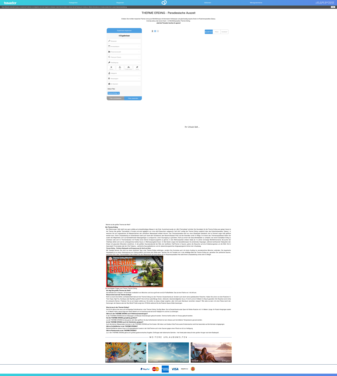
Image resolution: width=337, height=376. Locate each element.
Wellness (111, 69)
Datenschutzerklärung (121, 7)
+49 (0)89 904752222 (325, 2)
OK (333, 7)
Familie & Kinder (128, 69)
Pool (120, 69)
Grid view (155, 31)
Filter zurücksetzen (115, 98)
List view (158, 31)
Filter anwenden (133, 98)
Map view (152, 31)
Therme (137, 69)
